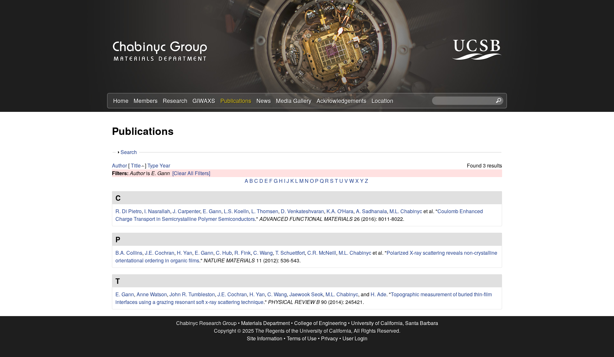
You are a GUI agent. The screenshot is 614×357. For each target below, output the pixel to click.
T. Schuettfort (290, 252)
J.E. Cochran (159, 252)
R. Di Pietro (128, 211)
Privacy (329, 338)
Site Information (264, 338)
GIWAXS (204, 101)
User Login (354, 338)
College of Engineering (320, 323)
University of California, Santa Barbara (394, 323)
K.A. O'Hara (340, 211)
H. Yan (184, 252)
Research (175, 101)
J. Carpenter (186, 211)
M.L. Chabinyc (406, 211)
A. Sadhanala (371, 211)
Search (129, 152)
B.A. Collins (128, 252)
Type (152, 165)
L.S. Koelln (236, 211)
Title (136, 165)
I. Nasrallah (157, 211)
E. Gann (212, 211)
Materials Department (265, 323)
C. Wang (263, 252)
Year (165, 165)
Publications (235, 101)
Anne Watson (152, 294)
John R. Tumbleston (192, 294)
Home (121, 101)
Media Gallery (293, 101)
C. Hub (224, 252)
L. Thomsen (264, 211)
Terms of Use (302, 338)
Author (119, 165)
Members (146, 101)
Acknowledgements (341, 101)
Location (382, 101)
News (263, 101)
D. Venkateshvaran (302, 211)
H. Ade (378, 294)
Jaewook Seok (306, 294)
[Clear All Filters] (191, 173)
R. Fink (242, 252)
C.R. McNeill (321, 252)
